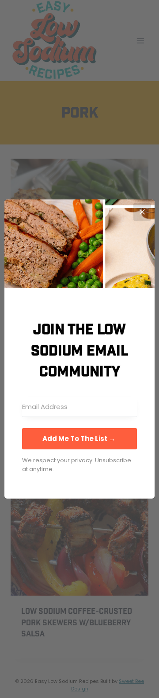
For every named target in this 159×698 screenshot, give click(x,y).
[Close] (142, 212)
